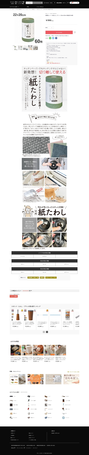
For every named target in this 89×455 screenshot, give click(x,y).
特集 (28, 6)
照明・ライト (68, 409)
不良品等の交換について (15, 439)
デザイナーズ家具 (34, 409)
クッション (67, 417)
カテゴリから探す (13, 6)
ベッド (49, 396)
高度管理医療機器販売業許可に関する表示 (18, 445)
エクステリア (50, 409)
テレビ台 (67, 396)
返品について (31, 433)
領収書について (31, 435)
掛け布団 (32, 413)
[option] (28, 28)
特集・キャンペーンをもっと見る (73, 371)
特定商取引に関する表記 (51, 445)
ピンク (44, 264)
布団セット (15, 413)
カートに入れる (59, 32)
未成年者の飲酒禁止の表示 (30, 445)
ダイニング (50, 400)
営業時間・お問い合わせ (55, 433)
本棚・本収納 (15, 404)
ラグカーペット (15, 409)
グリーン (66, 264)
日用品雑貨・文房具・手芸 (33, 277)
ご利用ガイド (13, 433)
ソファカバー (33, 396)
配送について (13, 437)
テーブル (14, 400)
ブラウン (44, 256)
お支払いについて (32, 437)
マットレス (15, 417)
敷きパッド (50, 417)
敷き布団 (49, 413)
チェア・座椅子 (33, 400)
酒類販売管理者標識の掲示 (41, 445)
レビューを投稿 (14, 296)
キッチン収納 (68, 400)
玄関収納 (49, 404)
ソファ (14, 396)
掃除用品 (42, 277)
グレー (22, 264)
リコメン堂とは (40, 6)
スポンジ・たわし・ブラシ (51, 277)
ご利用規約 (12, 435)
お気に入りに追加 (75, 32)
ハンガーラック (33, 404)
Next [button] (47, 332)
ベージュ (22, 256)
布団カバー (32, 417)
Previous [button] (44, 332)
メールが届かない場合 (32, 439)
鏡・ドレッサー (68, 404)
